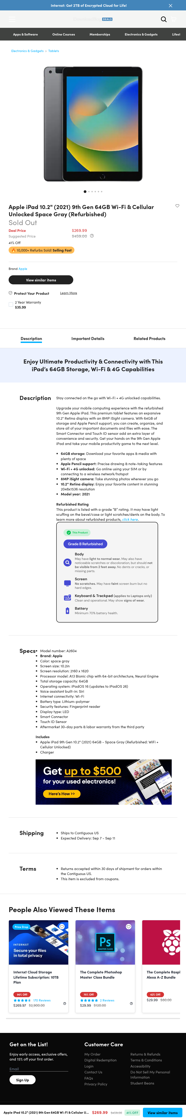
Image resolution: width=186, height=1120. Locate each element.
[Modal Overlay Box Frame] (93, 560)
